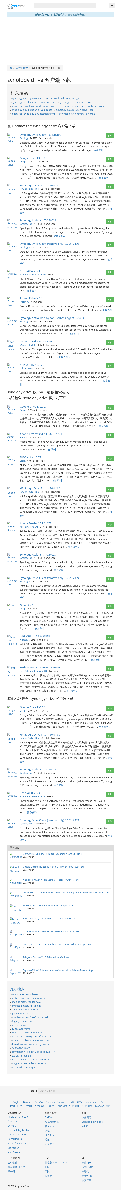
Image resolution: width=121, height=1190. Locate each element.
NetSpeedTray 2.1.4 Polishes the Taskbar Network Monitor (51, 879)
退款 (47, 1139)
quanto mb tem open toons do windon (33, 1040)
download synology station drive (77, 113)
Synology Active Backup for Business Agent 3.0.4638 (52, 318)
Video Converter (17, 1143)
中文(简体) (74, 1106)
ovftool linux (19, 1025)
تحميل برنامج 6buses (22, 1021)
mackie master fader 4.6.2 (26, 1002)
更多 (110, 135)
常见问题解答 (52, 1121)
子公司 (11, 1171)
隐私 (47, 1130)
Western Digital (27, 344)
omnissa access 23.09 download (30, 1017)
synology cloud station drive (75, 102)
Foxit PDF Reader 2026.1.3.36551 (40, 667)
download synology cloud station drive (33, 106)
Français (50, 1102)
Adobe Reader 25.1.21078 (35, 523)
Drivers (12, 1125)
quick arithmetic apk (23, 1067)
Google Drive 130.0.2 (33, 158)
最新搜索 (17, 989)
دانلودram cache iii (21, 1055)
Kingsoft (24, 639)
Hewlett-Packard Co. (29, 188)
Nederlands (92, 1102)
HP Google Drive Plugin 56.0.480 (40, 185)
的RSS (85, 1126)
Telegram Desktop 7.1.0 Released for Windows (46, 957)
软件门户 (86, 1162)
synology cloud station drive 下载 (74, 109)
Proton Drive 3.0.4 (31, 298)
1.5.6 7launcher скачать (25, 1009)
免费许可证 (88, 1175)
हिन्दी (108, 1106)
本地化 (85, 1171)
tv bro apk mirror (21, 1028)
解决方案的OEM (16, 1167)
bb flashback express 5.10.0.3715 (30, 1059)
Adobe (23, 437)
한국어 (80, 1102)
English (17, 1102)
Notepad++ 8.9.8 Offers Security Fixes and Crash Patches (51, 931)
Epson (23, 460)
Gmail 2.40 (26, 605)
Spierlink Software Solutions (33, 274)
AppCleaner (14, 1152)
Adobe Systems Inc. (29, 526)
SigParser (13, 1147)
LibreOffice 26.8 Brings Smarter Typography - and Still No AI (53, 853)
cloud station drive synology (63, 98)
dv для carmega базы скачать (29, 1063)
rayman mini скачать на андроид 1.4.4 (33, 1051)
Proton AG (25, 301)
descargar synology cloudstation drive (33, 113)
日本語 (70, 1102)
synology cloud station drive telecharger (81, 106)
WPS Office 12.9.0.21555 (35, 636)
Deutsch (27, 1102)
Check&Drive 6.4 (30, 271)
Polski (104, 1102)
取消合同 (49, 1135)
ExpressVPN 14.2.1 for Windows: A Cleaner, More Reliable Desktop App (58, 970)
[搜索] (93, 5)
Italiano (61, 1102)
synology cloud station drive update (32, 109)
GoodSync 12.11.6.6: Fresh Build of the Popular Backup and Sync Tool (57, 944)
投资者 (48, 1175)
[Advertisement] (60, 41)
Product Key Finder (18, 1130)
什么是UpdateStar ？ (56, 1162)
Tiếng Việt (61, 1106)
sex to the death (21, 1048)
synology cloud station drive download (33, 102)
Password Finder (17, 1134)
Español (39, 1102)
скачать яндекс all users (26, 994)
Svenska (39, 1106)
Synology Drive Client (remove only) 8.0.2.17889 (49, 244)
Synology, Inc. (26, 247)
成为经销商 (88, 1167)
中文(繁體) (87, 1106)
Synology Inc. (26, 223)
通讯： (34, 1090)
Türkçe (50, 1106)
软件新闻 (86, 1117)
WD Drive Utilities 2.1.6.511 (37, 341)
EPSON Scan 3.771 (31, 457)
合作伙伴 (12, 1162)
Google (23, 161)
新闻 (47, 1167)
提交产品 (86, 1180)
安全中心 (49, 1144)
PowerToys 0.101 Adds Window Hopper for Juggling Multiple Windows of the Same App (66, 892)
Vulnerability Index (92, 1121)
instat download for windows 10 (30, 998)
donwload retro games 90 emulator (32, 1036)
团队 (47, 1171)
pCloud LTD (25, 368)
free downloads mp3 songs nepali (31, 1044)
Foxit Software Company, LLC (34, 671)
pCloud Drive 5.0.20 (32, 365)
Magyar (99, 1106)
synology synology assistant (27, 98)
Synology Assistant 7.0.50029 (38, 220)
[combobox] (62, 5)
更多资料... (99, 150)
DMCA (48, 1117)
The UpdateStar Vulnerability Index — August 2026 (48, 905)
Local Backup (15, 1139)
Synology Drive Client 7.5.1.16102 (40, 134)
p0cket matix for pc (23, 1013)
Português (16, 1106)
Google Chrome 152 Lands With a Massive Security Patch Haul (53, 866)
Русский (28, 1106)
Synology (24, 138)
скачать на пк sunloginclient (28, 1032)
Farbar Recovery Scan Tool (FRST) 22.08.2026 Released (49, 918)
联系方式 (49, 1126)
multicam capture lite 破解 (26, 1005)
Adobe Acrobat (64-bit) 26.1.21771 (41, 434)
